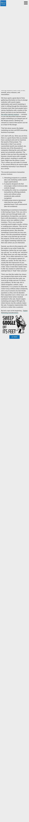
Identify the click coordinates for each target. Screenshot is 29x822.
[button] (26, 3)
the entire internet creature (10, 114)
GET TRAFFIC (14, 337)
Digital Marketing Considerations (14, 312)
